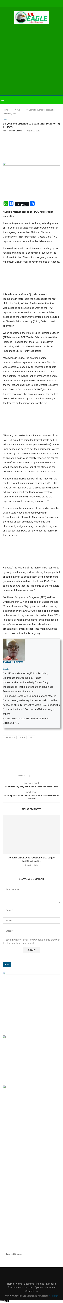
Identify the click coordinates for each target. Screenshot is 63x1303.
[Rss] (45, 3)
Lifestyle (51, 1283)
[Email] (37, 3)
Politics (40, 1283)
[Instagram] (25, 3)
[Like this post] (35, 776)
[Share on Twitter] (41, 776)
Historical (50, 1287)
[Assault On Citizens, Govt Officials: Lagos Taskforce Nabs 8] (31, 834)
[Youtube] (33, 3)
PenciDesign (53, 1296)
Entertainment (15, 1287)
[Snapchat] (41, 3)
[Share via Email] (47, 776)
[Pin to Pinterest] (44, 776)
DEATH (22, 737)
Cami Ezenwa (16, 131)
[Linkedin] (29, 3)
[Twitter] (21, 3)
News (17, 110)
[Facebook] (17, 3)
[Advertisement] (31, 60)
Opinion (39, 1287)
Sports (29, 1287)
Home (5, 110)
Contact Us (31, 1291)
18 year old (10, 737)
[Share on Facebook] (39, 776)
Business (29, 1283)
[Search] (60, 100)
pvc (31, 737)
